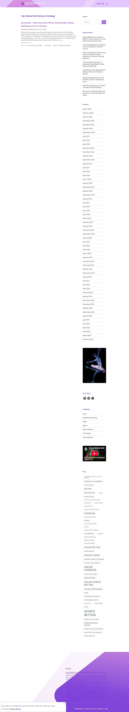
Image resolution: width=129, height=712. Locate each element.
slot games (99, 603)
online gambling (90, 568)
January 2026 (87, 117)
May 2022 (86, 246)
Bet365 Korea (89, 485)
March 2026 (87, 109)
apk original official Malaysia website (93, 477)
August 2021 (87, 277)
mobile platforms (89, 540)
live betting (89, 533)
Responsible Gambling (92, 596)
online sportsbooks (93, 589)
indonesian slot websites (91, 530)
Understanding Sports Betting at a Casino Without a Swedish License (94, 47)
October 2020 (88, 308)
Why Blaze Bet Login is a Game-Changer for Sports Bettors (94, 86)
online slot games (90, 574)
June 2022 (86, 242)
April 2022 (86, 249)
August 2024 (87, 164)
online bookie (89, 551)
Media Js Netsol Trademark (94, 709)
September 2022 (89, 234)
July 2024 (86, 167)
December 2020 (88, 300)
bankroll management (93, 481)
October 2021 (88, 269)
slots (86, 607)
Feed (69, 669)
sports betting (90, 613)
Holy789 (86, 527)
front (84, 414)
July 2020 (86, 320)
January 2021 (87, 296)
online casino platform (94, 559)
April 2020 (86, 331)
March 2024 (87, 179)
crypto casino (99, 503)
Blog (106, 709)
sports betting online (91, 624)
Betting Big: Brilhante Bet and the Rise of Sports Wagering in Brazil (93, 79)
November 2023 (88, 187)
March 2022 (87, 253)
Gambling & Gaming (90, 418)
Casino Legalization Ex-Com (92, 500)
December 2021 (88, 261)
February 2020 (88, 339)
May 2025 (86, 140)
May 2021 (86, 285)
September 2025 (89, 132)
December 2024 (88, 148)
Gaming (87, 520)
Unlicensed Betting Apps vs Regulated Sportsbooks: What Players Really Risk (93, 64)
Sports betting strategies (93, 629)
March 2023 (87, 218)
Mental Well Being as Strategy (62, 45)
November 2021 (88, 265)
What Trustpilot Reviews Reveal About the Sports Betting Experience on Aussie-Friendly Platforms (94, 55)
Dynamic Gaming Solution (91, 509)
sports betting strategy (93, 632)
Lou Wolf (43, 29)
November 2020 (88, 304)
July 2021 (86, 281)
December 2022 (88, 230)
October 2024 (88, 156)
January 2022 (87, 257)
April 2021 (86, 289)
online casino (92, 555)
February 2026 (88, 113)
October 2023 (88, 191)
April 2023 (86, 214)
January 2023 (87, 226)
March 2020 (87, 335)
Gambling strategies (90, 517)
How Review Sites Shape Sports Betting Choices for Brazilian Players (94, 72)
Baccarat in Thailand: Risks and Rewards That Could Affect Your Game (94, 93)
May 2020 (86, 328)
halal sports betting (90, 523)
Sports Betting (88, 429)
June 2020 (86, 324)
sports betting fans (91, 619)
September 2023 (89, 195)
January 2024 (87, 183)
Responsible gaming (91, 600)
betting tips (89, 493)
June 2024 (86, 171)
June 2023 (86, 207)
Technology (87, 433)
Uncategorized (88, 437)
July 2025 (86, 136)
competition (87, 503)
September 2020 (89, 312)
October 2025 (88, 128)
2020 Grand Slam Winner (35, 45)
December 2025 (88, 121)
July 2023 (86, 203)
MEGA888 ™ (101, 533)
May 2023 (86, 210)
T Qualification (79, 709)
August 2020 (87, 316)
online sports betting (92, 583)
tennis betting (89, 636)
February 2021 (88, 292)
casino (101, 493)
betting (88, 489)
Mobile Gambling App (90, 537)
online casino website (92, 563)
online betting (92, 547)
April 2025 (86, 144)
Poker (86, 593)
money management (89, 543)
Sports (85, 425)
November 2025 (88, 125)
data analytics (88, 506)
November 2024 (88, 152)
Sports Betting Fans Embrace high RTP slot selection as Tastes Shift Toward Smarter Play (94, 39)
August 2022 (87, 238)
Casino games (89, 496)
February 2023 (88, 222)
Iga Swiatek (47, 45)
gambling (89, 513)
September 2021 (89, 273)
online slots (89, 578)
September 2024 (89, 160)
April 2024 (86, 175)
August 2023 (87, 199)
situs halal (87, 603)
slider (85, 421)
